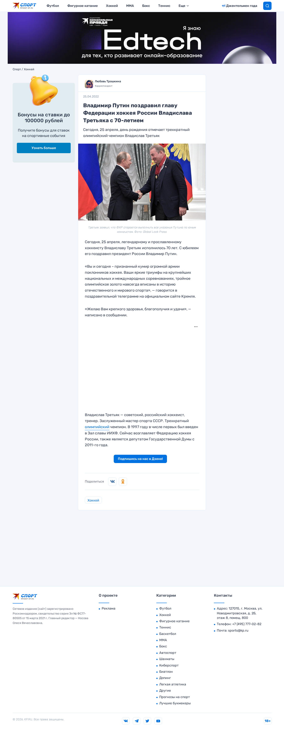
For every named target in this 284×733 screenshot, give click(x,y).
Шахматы (166, 659)
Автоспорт (167, 653)
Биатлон (166, 672)
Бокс (146, 6)
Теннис (164, 6)
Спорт (17, 69)
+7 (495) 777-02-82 (246, 624)
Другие (165, 690)
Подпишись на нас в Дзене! (140, 459)
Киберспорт (169, 665)
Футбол (53, 6)
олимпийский (97, 427)
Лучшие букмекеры (175, 703)
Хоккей (112, 6)
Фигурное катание (82, 6)
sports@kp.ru (238, 630)
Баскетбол (167, 634)
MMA (130, 6)
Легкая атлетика (172, 684)
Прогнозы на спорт (174, 697)
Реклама (108, 608)
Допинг (165, 678)
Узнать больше (44, 148)
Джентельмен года (241, 6)
